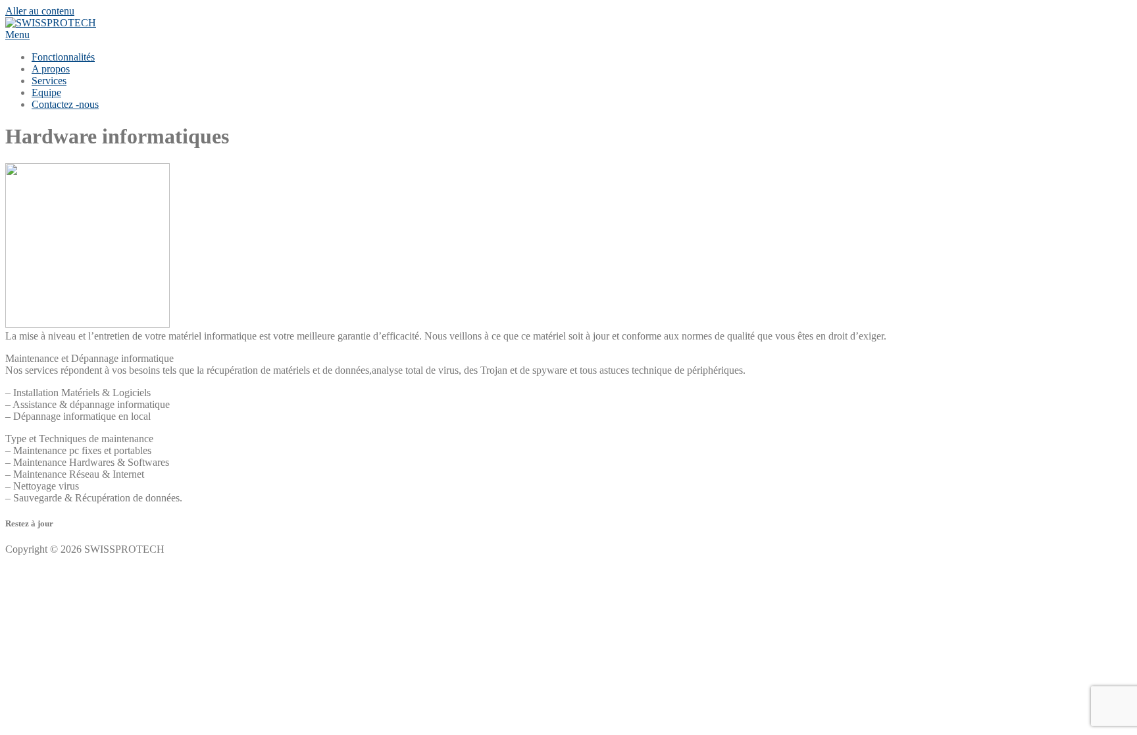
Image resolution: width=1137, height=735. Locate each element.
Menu (17, 34)
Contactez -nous (65, 104)
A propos (51, 68)
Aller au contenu (39, 10)
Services (49, 80)
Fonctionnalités (63, 57)
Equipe (46, 92)
